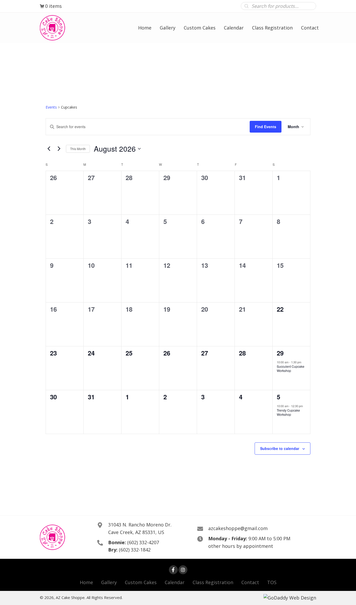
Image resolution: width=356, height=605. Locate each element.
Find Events (265, 126)
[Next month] (59, 149)
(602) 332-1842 (135, 550)
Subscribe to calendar (279, 448)
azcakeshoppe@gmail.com (238, 528)
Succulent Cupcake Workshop (290, 368)
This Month (78, 148)
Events (51, 107)
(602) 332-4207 (143, 542)
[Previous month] (49, 149)
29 (280, 352)
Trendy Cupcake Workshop (288, 412)
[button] (173, 569)
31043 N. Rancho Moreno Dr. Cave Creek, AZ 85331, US (139, 528)
